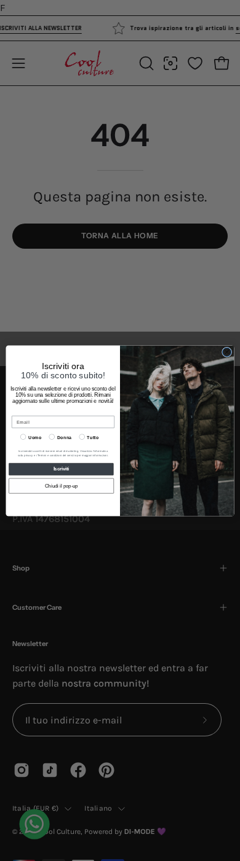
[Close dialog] (226, 352)
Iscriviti (62, 468)
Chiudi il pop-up (61, 485)
